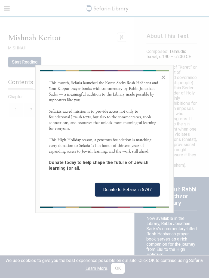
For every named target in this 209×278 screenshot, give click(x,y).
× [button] (163, 77)
